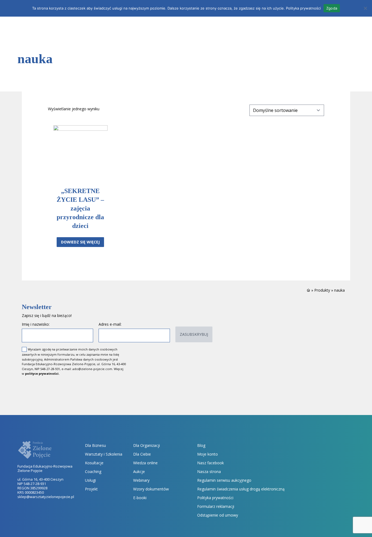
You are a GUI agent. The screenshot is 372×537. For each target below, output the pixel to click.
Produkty (322, 290)
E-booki (140, 497)
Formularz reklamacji (215, 506)
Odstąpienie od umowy (217, 515)
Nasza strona (209, 471)
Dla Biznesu (95, 445)
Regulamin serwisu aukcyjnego (224, 480)
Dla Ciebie (142, 454)
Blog (201, 445)
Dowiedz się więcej (80, 242)
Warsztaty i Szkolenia (103, 454)
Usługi (90, 480)
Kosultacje (94, 462)
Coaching (93, 471)
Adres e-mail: (110, 324)
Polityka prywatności (215, 497)
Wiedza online (145, 462)
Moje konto (207, 454)
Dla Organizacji (146, 445)
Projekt (91, 489)
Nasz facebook (210, 462)
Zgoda (331, 8)
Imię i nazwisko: (36, 324)
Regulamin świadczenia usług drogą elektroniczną (241, 489)
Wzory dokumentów (151, 489)
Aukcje (139, 471)
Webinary (141, 480)
